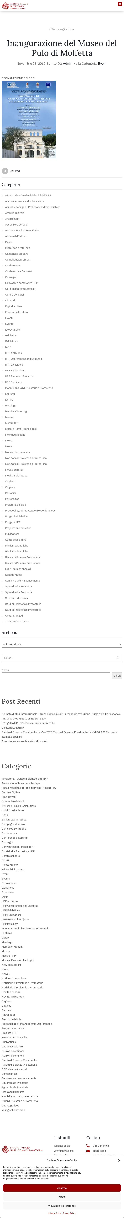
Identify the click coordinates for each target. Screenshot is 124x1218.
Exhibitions (11, 335)
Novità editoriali (14, 469)
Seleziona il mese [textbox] (13, 644)
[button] (119, 1160)
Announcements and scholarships (24, 201)
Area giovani (12, 218)
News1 (9, 446)
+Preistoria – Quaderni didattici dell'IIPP (28, 195)
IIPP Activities (13, 353)
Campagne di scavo (16, 253)
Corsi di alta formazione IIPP (21, 288)
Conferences (12, 265)
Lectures (10, 393)
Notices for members (17, 452)
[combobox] (62, 644)
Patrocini (10, 493)
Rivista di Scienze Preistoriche (23, 557)
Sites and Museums (16, 598)
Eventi (102, 63)
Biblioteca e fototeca (17, 248)
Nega (62, 1197)
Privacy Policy (54, 1213)
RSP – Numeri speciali (18, 569)
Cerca (5, 670)
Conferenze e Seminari (18, 271)
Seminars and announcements (22, 580)
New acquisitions (15, 434)
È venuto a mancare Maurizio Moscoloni (24, 741)
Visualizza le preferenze (62, 1206)
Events (9, 323)
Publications (12, 534)
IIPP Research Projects (19, 376)
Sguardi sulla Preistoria (18, 586)
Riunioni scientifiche (16, 545)
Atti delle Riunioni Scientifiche (22, 230)
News (8, 440)
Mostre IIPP (12, 423)
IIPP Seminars (13, 382)
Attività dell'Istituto (16, 236)
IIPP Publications (15, 370)
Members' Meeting (16, 411)
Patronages (12, 499)
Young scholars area (17, 621)
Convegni (10, 277)
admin (67, 63)
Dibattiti (10, 300)
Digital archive (13, 306)
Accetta (62, 1188)
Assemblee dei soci (16, 224)
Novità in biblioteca (16, 475)
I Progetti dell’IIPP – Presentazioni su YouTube (28, 723)
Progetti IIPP (13, 522)
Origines (10, 481)
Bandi (8, 242)
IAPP (8, 347)
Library (9, 399)
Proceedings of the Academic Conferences (30, 510)
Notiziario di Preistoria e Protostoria (26, 458)
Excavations (12, 329)
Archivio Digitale (14, 213)
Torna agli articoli (63, 29)
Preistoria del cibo (15, 504)
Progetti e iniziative (16, 516)
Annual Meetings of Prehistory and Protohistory (32, 207)
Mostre (9, 417)
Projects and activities (18, 528)
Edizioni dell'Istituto (16, 312)
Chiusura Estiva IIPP (14, 727)
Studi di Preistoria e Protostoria (23, 604)
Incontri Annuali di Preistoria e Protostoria (29, 388)
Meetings (10, 405)
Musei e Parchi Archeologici (21, 429)
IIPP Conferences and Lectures (23, 358)
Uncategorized (14, 615)
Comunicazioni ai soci (17, 259)
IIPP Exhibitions (14, 364)
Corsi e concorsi (14, 294)
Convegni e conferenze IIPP (21, 283)
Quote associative (15, 539)
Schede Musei (13, 574)
